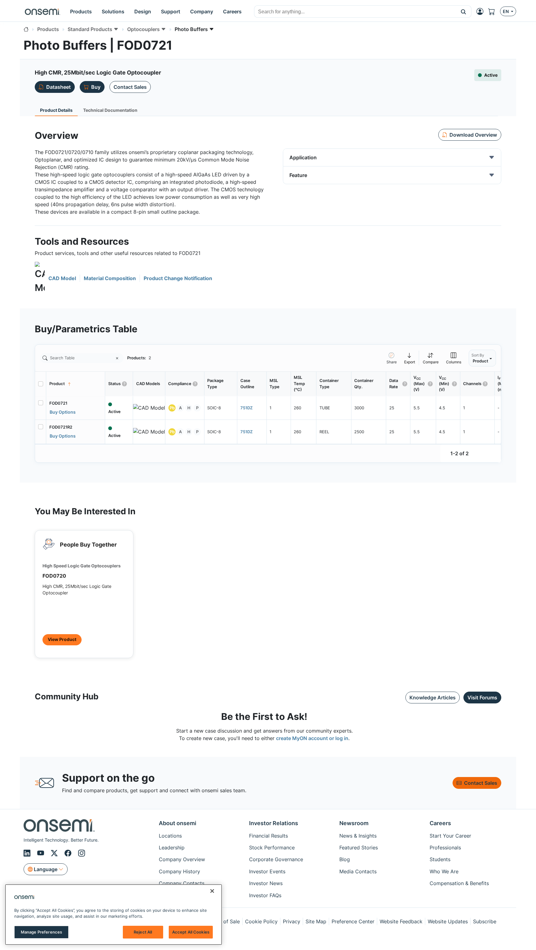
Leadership (172, 847)
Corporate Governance (276, 859)
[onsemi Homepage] (42, 11)
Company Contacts (181, 883)
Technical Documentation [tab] (110, 110)
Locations (170, 836)
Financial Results (268, 836)
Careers (440, 823)
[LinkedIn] (28, 853)
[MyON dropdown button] (481, 11)
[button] (463, 11)
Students (440, 859)
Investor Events (267, 871)
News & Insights (358, 836)
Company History (179, 871)
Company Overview (182, 859)
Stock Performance (272, 847)
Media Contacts (358, 871)
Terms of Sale (224, 921)
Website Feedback (401, 921)
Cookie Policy (261, 921)
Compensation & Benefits (459, 883)
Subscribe (484, 921)
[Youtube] (41, 853)
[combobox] (355, 12)
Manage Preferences (41, 932)
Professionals (445, 847)
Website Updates (448, 921)
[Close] (212, 891)
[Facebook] (69, 853)
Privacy (291, 921)
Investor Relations (273, 823)
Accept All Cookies (190, 932)
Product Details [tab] (56, 110)
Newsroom (353, 823)
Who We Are (444, 871)
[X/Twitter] (55, 853)
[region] (113, 914)
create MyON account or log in (312, 738)
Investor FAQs (265, 895)
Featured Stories (358, 847)
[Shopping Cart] (494, 11)
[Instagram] (81, 853)
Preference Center (353, 921)
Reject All (143, 932)
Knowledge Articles (432, 697)
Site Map (316, 921)
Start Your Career (450, 836)
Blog (344, 859)
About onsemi (177, 823)
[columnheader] (75, 384)
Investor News (266, 883)
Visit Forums (482, 697)
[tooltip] (409, 358)
